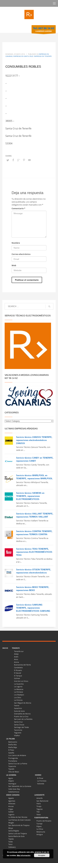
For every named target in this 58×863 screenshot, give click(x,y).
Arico (16, 659)
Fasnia (16, 705)
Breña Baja (12, 747)
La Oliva (40, 829)
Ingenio (11, 814)
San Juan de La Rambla (23, 719)
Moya (10, 828)
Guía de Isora (19, 711)
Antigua (40, 834)
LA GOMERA (11, 775)
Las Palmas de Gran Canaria (19, 820)
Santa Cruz (18, 722)
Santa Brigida (13, 830)
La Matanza (18, 689)
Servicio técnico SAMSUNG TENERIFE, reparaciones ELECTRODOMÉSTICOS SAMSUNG (33, 608)
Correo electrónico (21, 254)
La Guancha (19, 684)
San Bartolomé (42, 801)
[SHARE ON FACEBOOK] (13, 160)
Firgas (10, 809)
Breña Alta (12, 744)
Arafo (16, 657)
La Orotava (18, 692)
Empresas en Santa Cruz (23, 56)
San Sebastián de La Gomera (19, 786)
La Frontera (41, 781)
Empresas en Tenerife (43, 56)
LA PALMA (10, 738)
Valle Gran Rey (14, 789)
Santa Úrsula (19, 724)
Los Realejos (19, 694)
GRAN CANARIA (12, 795)
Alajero (11, 781)
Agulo (10, 778)
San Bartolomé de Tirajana (18, 825)
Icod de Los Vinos (21, 681)
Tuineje (39, 823)
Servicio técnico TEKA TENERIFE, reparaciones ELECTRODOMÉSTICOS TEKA (34, 552)
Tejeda (11, 839)
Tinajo (39, 806)
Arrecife (40, 798)
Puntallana (12, 761)
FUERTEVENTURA (41, 817)
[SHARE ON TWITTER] (7, 160)
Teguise (40, 809)
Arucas (11, 806)
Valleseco (12, 847)
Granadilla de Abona (22, 713)
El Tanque (18, 675)
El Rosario (18, 670)
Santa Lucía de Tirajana (17, 833)
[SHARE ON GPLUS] (18, 160)
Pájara (39, 826)
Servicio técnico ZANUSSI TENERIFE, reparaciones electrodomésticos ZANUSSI (34, 440)
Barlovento (12, 742)
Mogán (11, 822)
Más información (23, 855)
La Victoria (18, 700)
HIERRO (38, 775)
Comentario (18, 208)
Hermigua (12, 783)
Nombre (16, 242)
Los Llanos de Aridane (17, 755)
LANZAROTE (39, 795)
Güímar (17, 678)
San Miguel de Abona (22, 703)
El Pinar (40, 778)
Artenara (11, 803)
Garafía (11, 753)
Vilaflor (17, 735)
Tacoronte (18, 730)
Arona (16, 662)
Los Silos (17, 697)
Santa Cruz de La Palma (17, 763)
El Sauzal (17, 673)
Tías (38, 812)
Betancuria (41, 832)
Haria (39, 803)
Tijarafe (11, 769)
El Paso (11, 750)
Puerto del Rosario (44, 821)
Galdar (11, 812)
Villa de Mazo (13, 772)
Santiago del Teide (21, 727)
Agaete (11, 798)
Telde (10, 841)
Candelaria (18, 667)
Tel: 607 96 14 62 (43, 28)
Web (14, 265)
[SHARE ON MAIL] (29, 160)
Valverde (40, 783)
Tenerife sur (19, 651)
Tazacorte (12, 766)
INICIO (5, 648)
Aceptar (41, 855)
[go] (49, 306)
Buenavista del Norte (22, 665)
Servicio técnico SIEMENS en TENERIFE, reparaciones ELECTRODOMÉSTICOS (30, 496)
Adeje (16, 654)
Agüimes (11, 801)
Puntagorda (13, 758)
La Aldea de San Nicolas (17, 817)
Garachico (18, 708)
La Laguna (18, 686)
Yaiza (39, 814)
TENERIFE (16, 648)
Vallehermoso (13, 792)
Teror (10, 844)
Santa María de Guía (16, 836)
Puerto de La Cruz (21, 716)
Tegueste (17, 732)
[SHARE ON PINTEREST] (24, 160)
